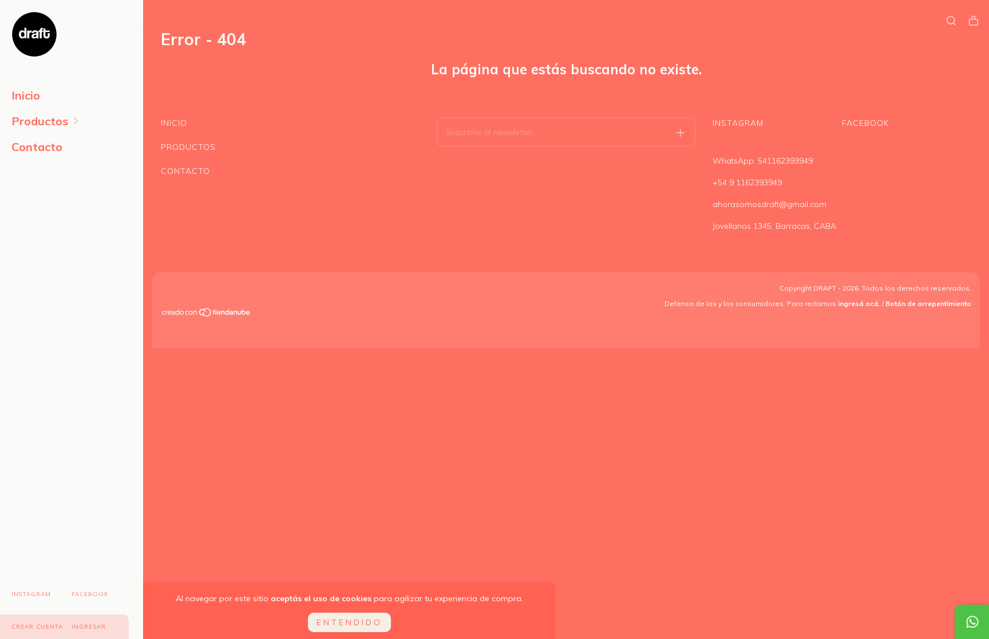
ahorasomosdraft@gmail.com (769, 204)
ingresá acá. (859, 303)
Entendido (349, 622)
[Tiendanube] (206, 314)
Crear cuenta (37, 626)
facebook (90, 594)
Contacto (36, 147)
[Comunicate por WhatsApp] (972, 622)
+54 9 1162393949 (747, 182)
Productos (39, 121)
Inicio (25, 95)
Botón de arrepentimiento (928, 303)
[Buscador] (951, 20)
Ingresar (89, 626)
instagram (31, 594)
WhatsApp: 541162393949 (763, 161)
